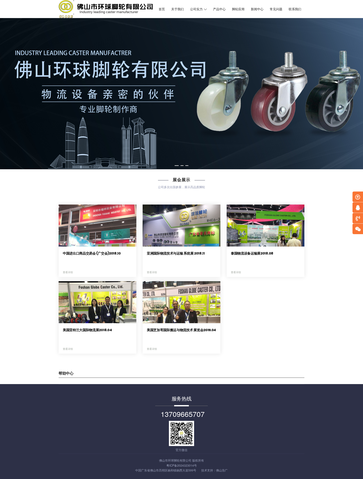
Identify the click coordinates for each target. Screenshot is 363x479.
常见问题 (276, 9)
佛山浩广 (222, 470)
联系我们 (295, 9)
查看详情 (68, 272)
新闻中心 (257, 9)
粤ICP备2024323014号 (181, 465)
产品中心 (219, 9)
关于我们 (177, 9)
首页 (162, 9)
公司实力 (197, 9)
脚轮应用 (238, 9)
